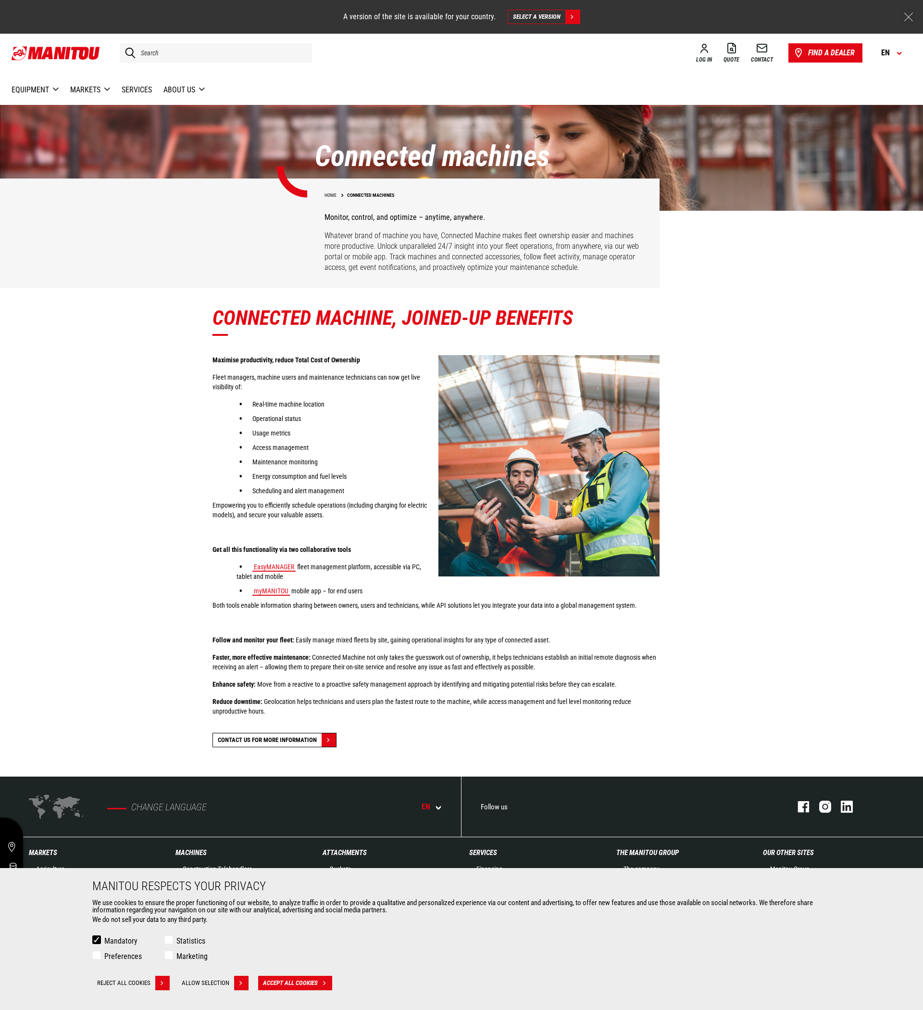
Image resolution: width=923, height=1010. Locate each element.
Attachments (345, 852)
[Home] (56, 53)
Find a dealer (831, 52)
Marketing (192, 956)
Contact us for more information (267, 739)
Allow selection (205, 982)
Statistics (190, 941)
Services (483, 852)
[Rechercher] (128, 53)
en (426, 806)
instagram (820, 807)
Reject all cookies (123, 982)
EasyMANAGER (274, 567)
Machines (191, 852)
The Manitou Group (647, 852)
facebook (799, 807)
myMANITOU (271, 591)
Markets (43, 852)
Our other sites (788, 852)
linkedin (842, 807)
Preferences (123, 956)
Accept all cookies (290, 982)
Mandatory (120, 941)
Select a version (537, 16)
